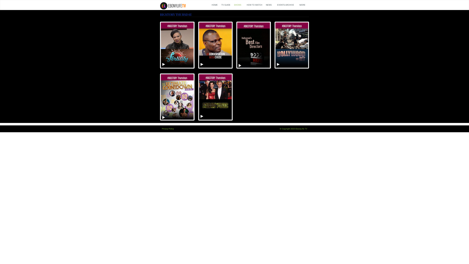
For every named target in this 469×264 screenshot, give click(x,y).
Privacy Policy (168, 128)
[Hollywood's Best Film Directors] (253, 45)
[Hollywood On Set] (291, 45)
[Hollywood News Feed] (215, 97)
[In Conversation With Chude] (215, 45)
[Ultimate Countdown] (177, 97)
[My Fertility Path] (177, 45)
